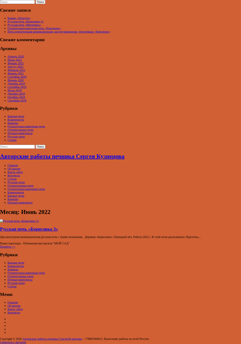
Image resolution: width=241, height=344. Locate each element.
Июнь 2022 (15, 59)
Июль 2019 (15, 90)
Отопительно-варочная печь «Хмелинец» (34, 28)
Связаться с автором (13, 342)
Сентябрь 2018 (17, 100)
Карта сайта (15, 172)
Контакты (14, 175)
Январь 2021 (16, 73)
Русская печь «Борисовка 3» (26, 21)
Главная (13, 165)
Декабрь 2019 (16, 83)
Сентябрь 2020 (17, 76)
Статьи (12, 140)
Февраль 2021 (16, 70)
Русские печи (16, 136)
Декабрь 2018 (16, 93)
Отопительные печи (21, 129)
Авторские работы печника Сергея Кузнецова (62, 156)
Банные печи (16, 116)
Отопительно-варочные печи (26, 126)
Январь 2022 (16, 63)
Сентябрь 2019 (17, 87)
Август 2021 (16, 66)
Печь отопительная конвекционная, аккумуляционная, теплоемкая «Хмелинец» (59, 31)
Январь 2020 (16, 80)
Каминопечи (16, 119)
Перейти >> (7, 246)
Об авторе (14, 168)
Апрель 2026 (16, 56)
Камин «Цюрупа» (19, 18)
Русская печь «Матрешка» (24, 25)
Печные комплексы (20, 133)
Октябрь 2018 (16, 97)
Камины (13, 123)
